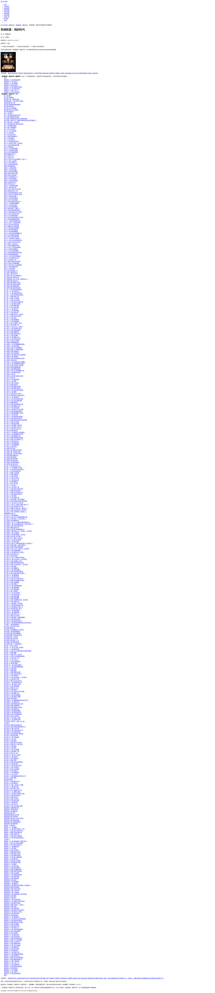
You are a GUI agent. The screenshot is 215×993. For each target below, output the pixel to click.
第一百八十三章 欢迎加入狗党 (13, 418)
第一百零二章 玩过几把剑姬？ (13, 275)
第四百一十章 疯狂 (9, 825)
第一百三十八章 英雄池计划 (12, 339)
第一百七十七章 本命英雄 (11, 407)
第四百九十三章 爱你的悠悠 (12, 80)
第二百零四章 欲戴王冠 (11, 455)
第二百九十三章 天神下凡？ (12, 614)
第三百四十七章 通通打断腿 (12, 711)
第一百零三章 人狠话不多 (11, 277)
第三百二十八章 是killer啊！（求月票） (15, 677)
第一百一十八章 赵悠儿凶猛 (12, 303)
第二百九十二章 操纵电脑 (11, 612)
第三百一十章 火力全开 (11, 645)
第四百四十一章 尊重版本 (11, 881)
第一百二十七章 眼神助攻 (11, 319)
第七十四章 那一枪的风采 (11, 226)
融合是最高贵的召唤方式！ (156, 978)
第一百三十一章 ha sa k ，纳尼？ (13, 326)
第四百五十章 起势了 (10, 897)
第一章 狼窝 (7, 95)
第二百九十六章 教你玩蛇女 (12, 619)
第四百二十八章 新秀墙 (11, 859)
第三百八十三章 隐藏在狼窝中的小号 (15, 776)
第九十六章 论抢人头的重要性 (13, 265)
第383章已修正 (8, 779)
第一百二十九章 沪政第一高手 (13, 323)
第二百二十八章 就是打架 (11, 497)
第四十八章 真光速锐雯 (11, 180)
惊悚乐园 (26, 73)
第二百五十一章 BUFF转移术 (12, 540)
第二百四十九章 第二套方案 (12, 536)
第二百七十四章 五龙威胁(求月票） (14, 580)
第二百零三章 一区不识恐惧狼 (13, 453)
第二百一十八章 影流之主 (11, 480)
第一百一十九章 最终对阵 (11, 305)
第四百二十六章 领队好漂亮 (12, 855)
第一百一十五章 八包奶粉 (11, 298)
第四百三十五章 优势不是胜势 (13, 871)
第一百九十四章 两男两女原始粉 (13, 437)
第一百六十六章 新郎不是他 (12, 388)
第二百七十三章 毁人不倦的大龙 (13, 578)
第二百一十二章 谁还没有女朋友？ (14, 469)
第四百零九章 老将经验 (11, 823)
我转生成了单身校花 (49, 978)
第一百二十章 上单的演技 (11, 307)
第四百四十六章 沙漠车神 (11, 890)
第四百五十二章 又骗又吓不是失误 (14, 901)
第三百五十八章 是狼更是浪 (12, 732)
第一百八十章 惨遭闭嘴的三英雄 (13, 413)
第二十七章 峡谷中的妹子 (11, 141)
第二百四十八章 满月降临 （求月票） (15, 534)
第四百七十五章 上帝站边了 (12, 941)
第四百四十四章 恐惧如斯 (11, 887)
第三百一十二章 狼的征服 (11, 649)
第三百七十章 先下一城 (11, 753)
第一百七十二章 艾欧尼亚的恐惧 (13, 399)
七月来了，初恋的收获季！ (12, 624)
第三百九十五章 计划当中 (11, 799)
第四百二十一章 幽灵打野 (11, 846)
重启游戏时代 (84, 73)
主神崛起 (57, 73)
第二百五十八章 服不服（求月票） (14, 552)
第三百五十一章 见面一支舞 (12, 718)
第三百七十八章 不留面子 (11, 767)
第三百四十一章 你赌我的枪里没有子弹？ (16, 700)
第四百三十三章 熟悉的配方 (12, 867)
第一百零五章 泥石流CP (11, 280)
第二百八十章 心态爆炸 (11, 591)
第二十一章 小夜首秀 (10, 131)
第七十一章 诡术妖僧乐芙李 (12, 221)
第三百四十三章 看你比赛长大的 (13, 703)
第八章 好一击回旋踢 (10, 108)
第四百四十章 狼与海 (10, 880)
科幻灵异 (6, 15)
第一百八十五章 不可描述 (11, 421)
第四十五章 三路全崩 (10, 175)
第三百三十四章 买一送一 (11, 688)
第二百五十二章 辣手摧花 (11, 541)
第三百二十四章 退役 (10, 670)
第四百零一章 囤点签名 (11, 809)
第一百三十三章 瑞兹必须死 (12, 330)
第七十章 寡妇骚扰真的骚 (11, 219)
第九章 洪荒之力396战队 (11, 110)
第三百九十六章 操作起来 (11, 800)
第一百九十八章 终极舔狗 (11, 444)
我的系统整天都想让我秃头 (95, 978)
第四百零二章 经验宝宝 (11, 811)
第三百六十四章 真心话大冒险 (13, 742)
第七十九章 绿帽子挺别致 (11, 235)
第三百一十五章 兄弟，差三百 (13, 654)
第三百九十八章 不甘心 (11, 804)
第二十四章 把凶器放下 (11, 136)
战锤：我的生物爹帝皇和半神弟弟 (114, 978)
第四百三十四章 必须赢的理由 (13, 869)
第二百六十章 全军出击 (11, 555)
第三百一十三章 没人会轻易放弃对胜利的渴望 (17, 651)
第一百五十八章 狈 (9, 374)
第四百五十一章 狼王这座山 (12, 899)
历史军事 (6, 11)
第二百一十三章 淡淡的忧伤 (12, 471)
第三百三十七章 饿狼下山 (11, 693)
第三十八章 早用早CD (10, 162)
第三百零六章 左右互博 (11, 638)
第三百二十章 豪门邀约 (11, 663)
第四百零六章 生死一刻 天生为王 (14, 818)
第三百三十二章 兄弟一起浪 (12, 684)
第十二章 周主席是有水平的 (12, 115)
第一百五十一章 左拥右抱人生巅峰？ (15, 362)
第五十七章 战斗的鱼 (10, 196)
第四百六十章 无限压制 (11, 915)
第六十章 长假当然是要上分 (12, 201)
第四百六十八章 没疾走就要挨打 (13, 929)
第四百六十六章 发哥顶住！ (12, 926)
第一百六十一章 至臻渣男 (11, 379)
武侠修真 (6, 8)
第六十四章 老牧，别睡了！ (12, 208)
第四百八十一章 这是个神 (11, 952)
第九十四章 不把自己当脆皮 (12, 261)
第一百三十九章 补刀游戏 (11, 340)
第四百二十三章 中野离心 (11, 850)
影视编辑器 (144, 978)
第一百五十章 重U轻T (10, 360)
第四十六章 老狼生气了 (11, 177)
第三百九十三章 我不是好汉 (12, 795)
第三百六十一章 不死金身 (11, 737)
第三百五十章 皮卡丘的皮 (11, 716)
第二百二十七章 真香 (10, 495)
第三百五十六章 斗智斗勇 (11, 728)
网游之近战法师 (12, 73)
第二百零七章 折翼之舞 (11, 460)
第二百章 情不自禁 (9, 448)
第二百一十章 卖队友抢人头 (12, 466)
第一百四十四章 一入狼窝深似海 (13, 349)
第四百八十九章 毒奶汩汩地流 (13, 87)
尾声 (8, 43)
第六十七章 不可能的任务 (11, 214)
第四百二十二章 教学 (10, 848)
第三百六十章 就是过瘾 (11, 735)
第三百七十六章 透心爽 (11, 763)
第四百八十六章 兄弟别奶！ (12, 92)
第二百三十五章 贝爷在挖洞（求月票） (15, 510)
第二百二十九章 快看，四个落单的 (14, 499)
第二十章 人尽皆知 (9, 129)
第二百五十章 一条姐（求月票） (13, 538)
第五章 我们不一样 (9, 102)
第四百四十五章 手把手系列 (12, 889)
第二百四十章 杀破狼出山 (11, 520)
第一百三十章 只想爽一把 (11, 325)
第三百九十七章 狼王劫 (11, 802)
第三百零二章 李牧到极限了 (12, 631)
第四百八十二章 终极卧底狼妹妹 (13, 954)
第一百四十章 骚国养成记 (11, 342)
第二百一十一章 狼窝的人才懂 (13, 467)
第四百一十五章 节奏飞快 (11, 834)
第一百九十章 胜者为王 (11, 430)
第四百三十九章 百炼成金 (11, 878)
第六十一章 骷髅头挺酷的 (11, 203)
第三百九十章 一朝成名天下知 (13, 790)
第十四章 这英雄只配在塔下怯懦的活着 (15, 118)
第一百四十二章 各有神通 (11, 346)
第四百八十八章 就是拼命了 (12, 88)
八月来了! (7, 723)
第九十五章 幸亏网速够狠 (11, 263)
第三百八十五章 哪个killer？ (12, 781)
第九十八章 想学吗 (9, 268)
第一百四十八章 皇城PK (11, 356)
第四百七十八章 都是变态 (11, 947)
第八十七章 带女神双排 (11, 249)
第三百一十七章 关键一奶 (11, 658)
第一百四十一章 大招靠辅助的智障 (14, 344)
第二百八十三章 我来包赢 (11, 596)
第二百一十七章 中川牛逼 (11, 478)
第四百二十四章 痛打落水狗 (12, 852)
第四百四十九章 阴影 (10, 896)
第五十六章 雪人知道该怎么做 (13, 194)
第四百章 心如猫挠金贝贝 (11, 807)
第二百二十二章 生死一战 (11, 487)
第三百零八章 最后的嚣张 (11, 642)
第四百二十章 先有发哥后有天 (13, 844)
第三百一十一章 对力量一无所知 (13, 647)
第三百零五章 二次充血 (11, 636)
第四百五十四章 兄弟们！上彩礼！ (14, 904)
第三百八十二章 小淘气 (11, 774)
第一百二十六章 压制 (10, 317)
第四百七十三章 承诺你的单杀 (13, 938)
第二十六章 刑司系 (9, 139)
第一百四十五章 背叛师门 (11, 351)
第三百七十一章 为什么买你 (12, 755)
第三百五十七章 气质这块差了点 (13, 730)
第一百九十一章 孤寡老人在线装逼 (14, 432)
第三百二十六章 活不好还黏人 (13, 674)
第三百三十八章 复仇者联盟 (12, 695)
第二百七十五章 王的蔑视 (11, 582)
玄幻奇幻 (6, 6)
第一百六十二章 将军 (10, 381)
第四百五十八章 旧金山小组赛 (13, 911)
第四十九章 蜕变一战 (10, 182)
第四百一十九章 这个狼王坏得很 (13, 843)
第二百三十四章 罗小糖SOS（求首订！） (16, 508)
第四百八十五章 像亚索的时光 (13, 959)
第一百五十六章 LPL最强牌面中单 (14, 370)
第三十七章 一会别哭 (10, 161)
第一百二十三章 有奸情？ (11, 312)
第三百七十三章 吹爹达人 (11, 758)
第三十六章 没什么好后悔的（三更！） (15, 159)
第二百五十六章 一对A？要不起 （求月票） (17, 548)
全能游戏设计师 (69, 73)
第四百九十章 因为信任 (11, 85)
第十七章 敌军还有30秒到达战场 (13, 124)
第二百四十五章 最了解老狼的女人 (14, 529)
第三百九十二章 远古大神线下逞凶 (14, 793)
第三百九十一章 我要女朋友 (12, 792)
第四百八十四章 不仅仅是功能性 (13, 957)
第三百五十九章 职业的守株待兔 (13, 733)
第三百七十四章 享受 (10, 760)
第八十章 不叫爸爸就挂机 (11, 236)
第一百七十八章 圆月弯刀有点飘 (13, 409)
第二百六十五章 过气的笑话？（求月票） (16, 564)
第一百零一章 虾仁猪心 (11, 273)
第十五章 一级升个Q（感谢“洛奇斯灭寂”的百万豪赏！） (20, 120)
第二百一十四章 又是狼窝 (11, 473)
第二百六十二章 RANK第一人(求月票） (16, 559)
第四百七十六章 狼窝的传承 (12, 943)
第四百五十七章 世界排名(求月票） (14, 910)
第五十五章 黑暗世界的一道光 (13, 192)
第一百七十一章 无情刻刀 (11, 397)
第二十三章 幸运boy (10, 134)
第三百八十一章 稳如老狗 (11, 772)
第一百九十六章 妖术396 (11, 441)
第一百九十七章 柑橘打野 (11, 443)
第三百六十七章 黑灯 (10, 748)
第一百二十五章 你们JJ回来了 (13, 316)
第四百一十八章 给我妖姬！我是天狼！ (15, 841)
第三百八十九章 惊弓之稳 (11, 788)
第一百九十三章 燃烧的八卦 (12, 436)
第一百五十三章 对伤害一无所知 (13, 365)
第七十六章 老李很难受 (11, 229)
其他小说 (6, 17)
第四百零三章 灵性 (9, 813)
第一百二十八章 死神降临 (11, 321)
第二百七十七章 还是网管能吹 (13, 585)
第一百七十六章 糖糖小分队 (12, 406)
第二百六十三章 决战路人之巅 (13, 561)
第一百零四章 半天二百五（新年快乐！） (16, 279)
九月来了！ (7, 839)
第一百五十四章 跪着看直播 (12, 367)
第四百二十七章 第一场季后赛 (13, 857)
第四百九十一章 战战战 (11, 83)
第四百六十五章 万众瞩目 (11, 924)
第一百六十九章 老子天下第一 (13, 393)
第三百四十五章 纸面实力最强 (13, 707)
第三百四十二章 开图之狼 (11, 702)
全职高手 (20, 73)
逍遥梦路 (51, 73)
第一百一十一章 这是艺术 (11, 291)
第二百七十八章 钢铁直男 (11, 587)
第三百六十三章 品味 (10, 740)
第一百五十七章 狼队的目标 (12, 372)
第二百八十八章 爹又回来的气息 (13, 605)
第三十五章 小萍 (9, 157)
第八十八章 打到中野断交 (11, 251)
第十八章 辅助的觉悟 (10, 125)
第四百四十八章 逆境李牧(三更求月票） (16, 894)
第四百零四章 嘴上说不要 (11, 814)
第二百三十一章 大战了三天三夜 (13, 503)
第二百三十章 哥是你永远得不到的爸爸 (15, 501)
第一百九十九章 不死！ (11, 446)
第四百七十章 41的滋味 (11, 933)
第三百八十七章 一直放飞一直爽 (13, 785)
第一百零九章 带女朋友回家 (12, 288)
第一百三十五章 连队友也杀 (12, 333)
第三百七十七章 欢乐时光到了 (13, 765)
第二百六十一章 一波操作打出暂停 (14, 557)
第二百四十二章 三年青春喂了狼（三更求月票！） (19, 524)
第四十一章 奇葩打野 (10, 168)
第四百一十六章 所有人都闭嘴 (13, 836)
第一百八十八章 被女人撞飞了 (13, 427)
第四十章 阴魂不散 (9, 166)
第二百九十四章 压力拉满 (11, 615)
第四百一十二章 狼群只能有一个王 (14, 829)
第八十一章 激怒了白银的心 (12, 238)
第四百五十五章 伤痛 (10, 906)
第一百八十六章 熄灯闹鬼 (11, 423)
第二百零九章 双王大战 (11, 464)
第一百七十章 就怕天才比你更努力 (14, 395)
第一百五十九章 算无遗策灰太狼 (13, 376)
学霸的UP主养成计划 (61, 978)
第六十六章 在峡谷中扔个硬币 (13, 212)
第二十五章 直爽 (9, 138)
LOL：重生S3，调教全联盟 (132, 978)
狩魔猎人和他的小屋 (74, 978)
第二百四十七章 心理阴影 (11, 533)
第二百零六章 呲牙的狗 (11, 458)
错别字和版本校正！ (10, 154)
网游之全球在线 (93, 73)
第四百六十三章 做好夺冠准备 (13, 920)
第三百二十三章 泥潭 (10, 668)
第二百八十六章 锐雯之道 (11, 601)
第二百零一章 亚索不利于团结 (13, 450)
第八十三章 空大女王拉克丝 (12, 242)
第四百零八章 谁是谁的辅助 (12, 822)
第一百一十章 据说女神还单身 (13, 289)
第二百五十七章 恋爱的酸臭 (12, 550)
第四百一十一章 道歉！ (11, 827)
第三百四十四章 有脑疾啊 (11, 705)
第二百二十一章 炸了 (10, 485)
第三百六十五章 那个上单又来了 (13, 744)
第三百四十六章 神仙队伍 (11, 709)
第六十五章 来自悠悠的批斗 (12, 210)
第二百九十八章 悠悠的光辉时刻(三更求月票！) (18, 622)
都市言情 (6, 10)
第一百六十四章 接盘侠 (11, 384)
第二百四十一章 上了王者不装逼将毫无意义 (17, 522)
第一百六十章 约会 (9, 377)
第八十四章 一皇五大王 (11, 243)
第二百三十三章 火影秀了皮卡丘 (13, 506)
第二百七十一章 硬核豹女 (11, 575)
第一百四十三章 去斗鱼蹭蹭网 (13, 347)
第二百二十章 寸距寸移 (11, 483)
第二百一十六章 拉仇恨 (11, 476)
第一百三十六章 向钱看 (11, 335)
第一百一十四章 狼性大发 (11, 296)
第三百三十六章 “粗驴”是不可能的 (14, 691)
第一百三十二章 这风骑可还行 (13, 328)
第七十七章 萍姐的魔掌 (11, 231)
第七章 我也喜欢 (9, 106)
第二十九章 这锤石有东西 (11, 145)
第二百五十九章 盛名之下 (11, 554)
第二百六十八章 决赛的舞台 (12, 570)
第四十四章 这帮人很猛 (11, 173)
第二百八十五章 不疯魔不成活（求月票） (16, 599)
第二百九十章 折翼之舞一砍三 (13, 608)
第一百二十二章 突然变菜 (11, 310)
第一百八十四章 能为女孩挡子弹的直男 (15, 420)
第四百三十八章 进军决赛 (11, 876)
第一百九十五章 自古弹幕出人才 (13, 439)
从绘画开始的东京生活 (23, 978)
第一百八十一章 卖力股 (11, 414)
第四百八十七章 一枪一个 (11, 90)
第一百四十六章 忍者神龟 (11, 353)
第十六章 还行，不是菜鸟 (11, 122)
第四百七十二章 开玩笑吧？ (12, 936)
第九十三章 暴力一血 (10, 259)
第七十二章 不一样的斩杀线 (12, 222)
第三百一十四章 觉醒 (10, 652)
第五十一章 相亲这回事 (11, 185)
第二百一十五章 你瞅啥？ (11, 474)
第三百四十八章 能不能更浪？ (13, 712)
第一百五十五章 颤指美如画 (12, 369)
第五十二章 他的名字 (10, 187)
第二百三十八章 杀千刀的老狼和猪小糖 (15, 517)
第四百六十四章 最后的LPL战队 (13, 922)
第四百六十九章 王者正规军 (12, 931)
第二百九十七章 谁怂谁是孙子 (13, 621)
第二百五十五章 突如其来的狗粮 (13, 547)
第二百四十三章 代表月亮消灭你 (13, 525)
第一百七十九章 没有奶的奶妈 (13, 411)
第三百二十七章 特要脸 (11, 675)
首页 (5, 4)
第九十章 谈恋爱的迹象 (11, 254)
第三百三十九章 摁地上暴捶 (12, 696)
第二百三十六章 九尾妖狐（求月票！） (15, 511)
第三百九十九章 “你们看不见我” (13, 806)
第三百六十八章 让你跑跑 (11, 749)
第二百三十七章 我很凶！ (11, 515)
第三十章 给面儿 (9, 147)
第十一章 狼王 (8, 113)
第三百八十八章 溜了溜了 (11, 786)
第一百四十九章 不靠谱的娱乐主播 (14, 358)
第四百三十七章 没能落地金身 (13, 874)
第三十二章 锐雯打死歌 (11, 150)
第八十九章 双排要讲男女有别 (13, 252)
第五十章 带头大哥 (9, 184)
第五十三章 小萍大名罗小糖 (12, 189)
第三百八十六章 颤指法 (11, 783)
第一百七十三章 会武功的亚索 (13, 400)
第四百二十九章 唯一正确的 (12, 860)
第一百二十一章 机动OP (11, 309)
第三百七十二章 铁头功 (11, 756)
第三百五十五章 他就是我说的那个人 (15, 726)
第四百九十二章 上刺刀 (11, 81)
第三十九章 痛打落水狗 (11, 164)
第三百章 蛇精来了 (9, 628)
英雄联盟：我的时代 (22, 25)
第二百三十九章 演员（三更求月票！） (15, 518)
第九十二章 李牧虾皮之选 (11, 258)
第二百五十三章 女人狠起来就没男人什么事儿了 (18, 543)
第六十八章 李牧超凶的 (11, 215)
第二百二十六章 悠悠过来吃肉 (13, 494)
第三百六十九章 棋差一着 (11, 751)
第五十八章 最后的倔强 (11, 198)
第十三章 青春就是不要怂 (11, 117)
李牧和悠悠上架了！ (10, 513)
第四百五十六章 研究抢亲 (11, 908)
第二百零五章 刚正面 (10, 457)
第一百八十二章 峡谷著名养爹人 (13, 416)
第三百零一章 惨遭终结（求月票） (14, 629)
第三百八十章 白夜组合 (11, 770)
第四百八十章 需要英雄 (11, 950)
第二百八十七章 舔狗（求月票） (13, 603)
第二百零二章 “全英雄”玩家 (12, 451)
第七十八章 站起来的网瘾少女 (13, 233)
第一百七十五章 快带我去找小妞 (13, 404)
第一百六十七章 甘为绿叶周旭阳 (13, 390)
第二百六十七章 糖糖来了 (11, 568)
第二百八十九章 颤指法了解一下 (13, 607)
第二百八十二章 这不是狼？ (12, 594)
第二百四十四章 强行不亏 (11, 527)
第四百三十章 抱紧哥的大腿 (12, 862)
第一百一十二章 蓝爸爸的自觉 (13, 293)
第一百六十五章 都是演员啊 (12, 386)
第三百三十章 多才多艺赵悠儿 (13, 681)
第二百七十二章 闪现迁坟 (11, 577)
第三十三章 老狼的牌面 (11, 152)
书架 (5, 20)
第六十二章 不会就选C (10, 205)
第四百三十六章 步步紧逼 (11, 873)
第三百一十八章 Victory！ (11, 659)
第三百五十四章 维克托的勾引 (13, 725)
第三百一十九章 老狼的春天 (12, 661)
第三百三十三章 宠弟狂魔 (11, 686)
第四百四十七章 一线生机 (11, 892)
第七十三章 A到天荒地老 (11, 224)
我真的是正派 (12, 978)
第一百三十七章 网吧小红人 (12, 337)
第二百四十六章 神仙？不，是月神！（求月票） (18, 531)
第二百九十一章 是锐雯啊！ (12, 610)
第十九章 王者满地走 (10, 127)
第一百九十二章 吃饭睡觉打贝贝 (13, 434)
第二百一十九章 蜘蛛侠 (11, 481)
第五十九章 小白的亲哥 (11, 199)
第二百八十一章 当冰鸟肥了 (12, 592)
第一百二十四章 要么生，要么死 (13, 314)
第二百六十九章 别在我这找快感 (13, 571)
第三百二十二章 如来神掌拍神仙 (13, 666)
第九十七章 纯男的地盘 (11, 266)
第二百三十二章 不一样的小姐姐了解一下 (16, 504)
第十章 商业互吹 (9, 111)
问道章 (62, 73)
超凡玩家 (77, 73)
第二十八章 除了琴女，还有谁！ (13, 143)
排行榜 (6, 18)
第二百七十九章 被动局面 (11, 589)
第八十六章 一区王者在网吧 (12, 247)
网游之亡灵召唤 (34, 73)
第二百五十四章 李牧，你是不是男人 (15, 545)
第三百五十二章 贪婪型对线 (12, 719)
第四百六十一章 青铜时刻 (11, 917)
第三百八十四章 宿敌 (10, 777)
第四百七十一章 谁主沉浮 (11, 934)
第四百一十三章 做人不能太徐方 (13, 830)
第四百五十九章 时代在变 (11, 913)
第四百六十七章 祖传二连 (11, 927)
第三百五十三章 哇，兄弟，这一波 (14, 721)
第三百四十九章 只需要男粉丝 (13, 714)
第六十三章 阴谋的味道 (11, 206)
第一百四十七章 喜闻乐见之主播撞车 (15, 355)
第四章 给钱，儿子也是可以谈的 (13, 101)
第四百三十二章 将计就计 (11, 866)
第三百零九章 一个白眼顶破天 (13, 644)
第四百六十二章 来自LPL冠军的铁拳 (15, 918)
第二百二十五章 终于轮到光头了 (13, 492)
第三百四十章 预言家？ (11, 698)
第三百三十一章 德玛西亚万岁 (13, 682)
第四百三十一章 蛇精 (10, 864)
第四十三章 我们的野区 (11, 171)
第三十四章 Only (9, 155)
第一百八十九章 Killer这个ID (12, 429)
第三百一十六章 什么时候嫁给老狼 (14, 656)
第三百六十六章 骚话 (10, 746)
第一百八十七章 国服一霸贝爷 (13, 425)
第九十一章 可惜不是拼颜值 (12, 256)
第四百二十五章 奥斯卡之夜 (12, 853)
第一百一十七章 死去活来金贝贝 (13, 302)
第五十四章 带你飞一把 (11, 191)
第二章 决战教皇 (9, 97)
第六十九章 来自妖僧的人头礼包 (13, 217)
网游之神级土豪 (43, 73)
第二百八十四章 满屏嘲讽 (11, 598)
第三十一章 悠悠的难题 (11, 148)
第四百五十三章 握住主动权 (12, 903)
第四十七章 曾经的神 (10, 178)
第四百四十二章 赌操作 (11, 883)
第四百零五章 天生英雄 (11, 816)
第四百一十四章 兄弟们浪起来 (13, 832)
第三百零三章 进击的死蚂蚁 (12, 633)
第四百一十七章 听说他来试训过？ (14, 837)
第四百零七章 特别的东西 (11, 820)
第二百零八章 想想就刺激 (11, 462)
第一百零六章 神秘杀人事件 (12, 282)
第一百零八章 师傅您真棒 (11, 286)
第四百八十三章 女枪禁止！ (12, 955)
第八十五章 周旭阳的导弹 (11, 245)
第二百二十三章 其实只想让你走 (13, 488)
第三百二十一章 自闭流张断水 (13, 665)
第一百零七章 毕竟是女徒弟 (12, 284)
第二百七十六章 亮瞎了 (11, 584)
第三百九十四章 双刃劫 (11, 797)
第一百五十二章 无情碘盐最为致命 (14, 363)
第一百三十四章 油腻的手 (11, 332)
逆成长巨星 (83, 978)
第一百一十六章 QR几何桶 (12, 300)
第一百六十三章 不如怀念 (11, 383)
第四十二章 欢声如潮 (10, 169)
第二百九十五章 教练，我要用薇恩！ (15, 617)
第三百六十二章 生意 (10, 739)
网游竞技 (6, 13)
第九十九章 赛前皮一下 (11, 270)
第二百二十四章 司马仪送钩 (12, 490)
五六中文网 (4, 1)
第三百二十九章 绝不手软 (11, 679)
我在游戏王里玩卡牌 (36, 978)
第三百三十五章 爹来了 (11, 689)
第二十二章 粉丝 (9, 132)
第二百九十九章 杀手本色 (11, 626)
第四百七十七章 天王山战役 (12, 945)
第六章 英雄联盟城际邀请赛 (12, 104)
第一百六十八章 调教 (10, 392)
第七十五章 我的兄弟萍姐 (11, 228)
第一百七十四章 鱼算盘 (11, 402)
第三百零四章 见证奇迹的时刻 (13, 635)
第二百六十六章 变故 (10, 566)
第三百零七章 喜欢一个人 (11, 640)
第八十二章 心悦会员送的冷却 (13, 240)
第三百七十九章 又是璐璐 (11, 769)
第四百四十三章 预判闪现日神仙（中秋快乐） (17, 885)
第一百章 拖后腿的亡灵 (11, 272)
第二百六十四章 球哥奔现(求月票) (14, 562)
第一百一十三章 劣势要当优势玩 (13, 295)
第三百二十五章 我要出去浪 (12, 672)
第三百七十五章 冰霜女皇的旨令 (13, 762)
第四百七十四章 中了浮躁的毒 (13, 940)
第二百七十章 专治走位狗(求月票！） (15, 573)
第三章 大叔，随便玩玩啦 (11, 99)
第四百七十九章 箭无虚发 (11, 948)
